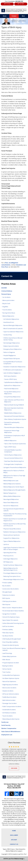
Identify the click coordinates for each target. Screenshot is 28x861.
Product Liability (7, 582)
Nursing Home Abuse (8, 313)
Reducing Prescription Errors (12, 576)
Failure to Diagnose (9, 352)
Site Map (14, 839)
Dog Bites (5, 306)
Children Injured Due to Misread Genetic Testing (13, 339)
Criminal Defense (6, 291)
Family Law (4, 722)
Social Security (5, 725)
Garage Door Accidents (9, 614)
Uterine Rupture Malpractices (13, 455)
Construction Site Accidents (10, 589)
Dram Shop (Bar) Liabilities (10, 642)
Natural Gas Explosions (9, 681)
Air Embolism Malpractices (11, 319)
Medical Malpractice (8, 316)
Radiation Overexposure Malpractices (15, 532)
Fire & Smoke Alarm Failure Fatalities (13, 611)
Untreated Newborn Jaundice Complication (12, 451)
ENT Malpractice (8, 562)
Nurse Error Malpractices (11, 505)
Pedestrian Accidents (8, 595)
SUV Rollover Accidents (9, 713)
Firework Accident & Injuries (10, 645)
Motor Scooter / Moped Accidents (12, 607)
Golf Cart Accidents (8, 626)
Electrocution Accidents (9, 688)
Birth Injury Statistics (10, 376)
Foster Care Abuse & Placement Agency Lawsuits (14, 649)
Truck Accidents (7, 310)
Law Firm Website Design (13, 859)
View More (14, 768)
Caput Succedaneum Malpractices (13, 332)
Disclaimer (14, 835)
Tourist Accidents (7, 716)
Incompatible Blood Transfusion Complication (13, 362)
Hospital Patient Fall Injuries (12, 358)
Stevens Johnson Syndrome (12, 535)
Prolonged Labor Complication (13, 464)
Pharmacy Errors (8, 556)
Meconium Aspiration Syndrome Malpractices (13, 409)
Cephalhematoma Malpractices (13, 382)
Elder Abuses (6, 659)
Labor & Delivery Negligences (12, 373)
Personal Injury (6, 294)
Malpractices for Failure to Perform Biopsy (14, 471)
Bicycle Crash (6, 303)
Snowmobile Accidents (9, 709)
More (23, 16)
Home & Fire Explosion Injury (10, 617)
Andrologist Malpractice (11, 559)
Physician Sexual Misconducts (12, 529)
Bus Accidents (6, 586)
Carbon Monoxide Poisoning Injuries (13, 623)
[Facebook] (7, 794)
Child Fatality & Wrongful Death (11, 639)
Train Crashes (6, 672)
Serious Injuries (7, 669)
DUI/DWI (4, 288)
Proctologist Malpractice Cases (13, 573)
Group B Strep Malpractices (12, 397)
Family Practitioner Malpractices (13, 565)
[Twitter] (11, 794)
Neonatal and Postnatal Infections (14, 416)
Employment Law (6, 735)
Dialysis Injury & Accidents (11, 346)
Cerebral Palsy (8, 335)
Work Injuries (6, 604)
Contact (14, 16)
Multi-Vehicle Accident (8, 700)
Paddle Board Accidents (9, 697)
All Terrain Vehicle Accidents (10, 694)
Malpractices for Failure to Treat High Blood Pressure (14, 476)
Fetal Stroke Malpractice (11, 388)
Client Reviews (14, 743)
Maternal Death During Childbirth (14, 405)
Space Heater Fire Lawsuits (10, 620)
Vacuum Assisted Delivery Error (13, 458)
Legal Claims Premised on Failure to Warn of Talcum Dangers (14, 548)
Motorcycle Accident (8, 300)
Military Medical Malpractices (12, 496)
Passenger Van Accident (9, 703)
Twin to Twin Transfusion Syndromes (15, 444)
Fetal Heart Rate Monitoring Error (14, 461)
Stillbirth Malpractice (10, 440)
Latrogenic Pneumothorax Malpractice (15, 467)
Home (4, 16)
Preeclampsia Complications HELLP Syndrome (14, 436)
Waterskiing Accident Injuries (10, 719)
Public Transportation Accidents (11, 706)
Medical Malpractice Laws (11, 480)
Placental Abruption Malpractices (14, 427)
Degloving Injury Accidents (10, 684)
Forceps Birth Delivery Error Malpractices (12, 392)
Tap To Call (7, 3)
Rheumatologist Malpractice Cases (14, 579)
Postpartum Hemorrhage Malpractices (11, 431)
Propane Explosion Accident (10, 663)
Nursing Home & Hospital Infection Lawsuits (14, 509)
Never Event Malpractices (11, 502)
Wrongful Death (7, 592)
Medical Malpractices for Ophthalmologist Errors (11, 569)
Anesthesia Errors (9, 322)
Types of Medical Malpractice (12, 541)
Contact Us (6, 276)
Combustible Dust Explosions (11, 675)
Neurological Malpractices (11, 499)
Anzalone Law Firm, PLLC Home (14, 10)
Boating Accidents (7, 666)
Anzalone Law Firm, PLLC (19, 854)
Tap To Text (20, 3)
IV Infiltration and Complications (13, 370)
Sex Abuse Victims (7, 636)
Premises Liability (7, 629)
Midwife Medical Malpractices (12, 413)
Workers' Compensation (8, 728)
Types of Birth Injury (10, 447)
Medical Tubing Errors (10, 493)
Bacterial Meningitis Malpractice (13, 325)
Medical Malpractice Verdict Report (14, 487)
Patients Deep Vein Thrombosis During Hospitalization (15, 515)
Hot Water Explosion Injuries (10, 678)
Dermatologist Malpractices (12, 343)
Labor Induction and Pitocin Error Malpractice (14, 401)
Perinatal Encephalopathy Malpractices (11, 423)
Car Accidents (6, 297)
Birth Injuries (6, 598)
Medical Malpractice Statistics (12, 484)
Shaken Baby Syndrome (9, 656)
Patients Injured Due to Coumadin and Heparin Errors (15, 520)
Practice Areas (8, 284)
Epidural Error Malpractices (12, 385)
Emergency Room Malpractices (13, 349)
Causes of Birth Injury (10, 379)
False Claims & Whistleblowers (10, 731)
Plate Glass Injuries (8, 633)
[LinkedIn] (16, 794)
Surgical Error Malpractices (11, 538)
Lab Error (6, 544)
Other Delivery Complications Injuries (15, 419)
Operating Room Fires (10, 552)
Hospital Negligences (10, 355)
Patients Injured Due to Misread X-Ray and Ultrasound (15, 525)
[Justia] (21, 794)
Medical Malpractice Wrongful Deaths (14, 490)
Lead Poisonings (7, 653)
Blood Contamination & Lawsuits (13, 328)
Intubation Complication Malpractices (15, 367)
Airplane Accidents (7, 691)
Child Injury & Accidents (9, 601)
